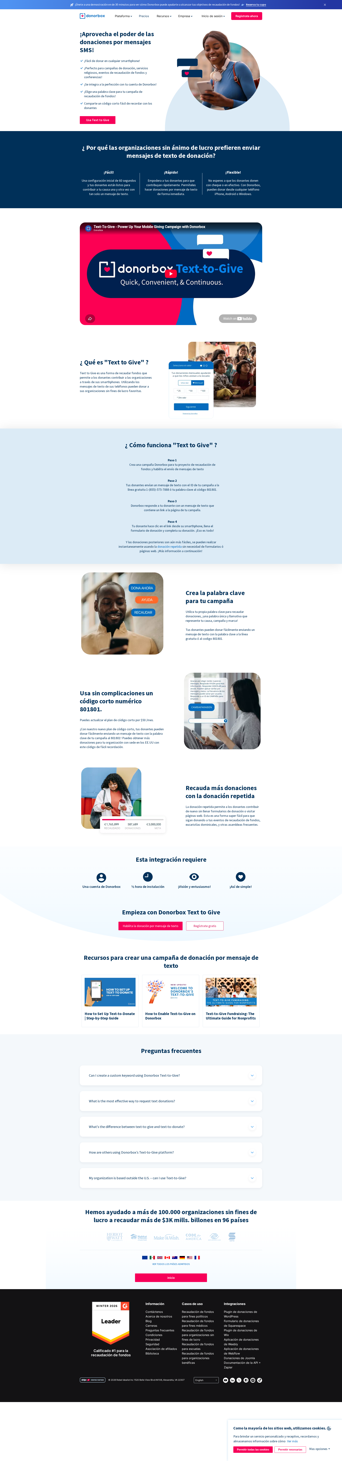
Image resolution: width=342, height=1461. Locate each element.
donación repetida (169, 546)
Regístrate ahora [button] (246, 16)
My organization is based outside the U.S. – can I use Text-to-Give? (137, 1178)
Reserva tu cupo (256, 4)
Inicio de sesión (212, 16)
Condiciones (154, 1335)
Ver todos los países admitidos (171, 1264)
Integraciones (234, 1304)
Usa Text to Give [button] (97, 120)
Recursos (163, 16)
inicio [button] (171, 1278)
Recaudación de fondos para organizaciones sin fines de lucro (198, 1334)
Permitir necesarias (290, 1449)
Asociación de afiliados (161, 1349)
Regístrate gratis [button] (204, 926)
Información (155, 1304)
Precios (144, 16)
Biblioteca (152, 1353)
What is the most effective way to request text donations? (132, 1101)
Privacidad (153, 1339)
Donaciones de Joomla (239, 1358)
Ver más (292, 1441)
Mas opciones (318, 1449)
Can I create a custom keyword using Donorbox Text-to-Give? (134, 1075)
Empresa (184, 16)
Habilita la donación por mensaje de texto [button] (150, 926)
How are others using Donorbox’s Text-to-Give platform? (131, 1152)
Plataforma (122, 16)
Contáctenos (154, 1312)
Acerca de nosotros (159, 1316)
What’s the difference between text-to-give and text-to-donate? (137, 1126)
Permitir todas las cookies (253, 1449)
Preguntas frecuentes (160, 1330)
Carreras (151, 1325)
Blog (149, 1321)
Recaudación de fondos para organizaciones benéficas (198, 1358)
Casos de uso (192, 1304)
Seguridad (152, 1344)
